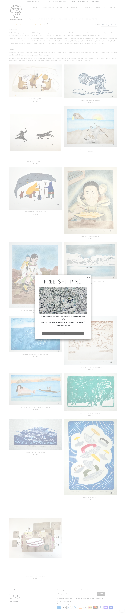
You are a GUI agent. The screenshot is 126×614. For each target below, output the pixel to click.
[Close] (88, 276)
